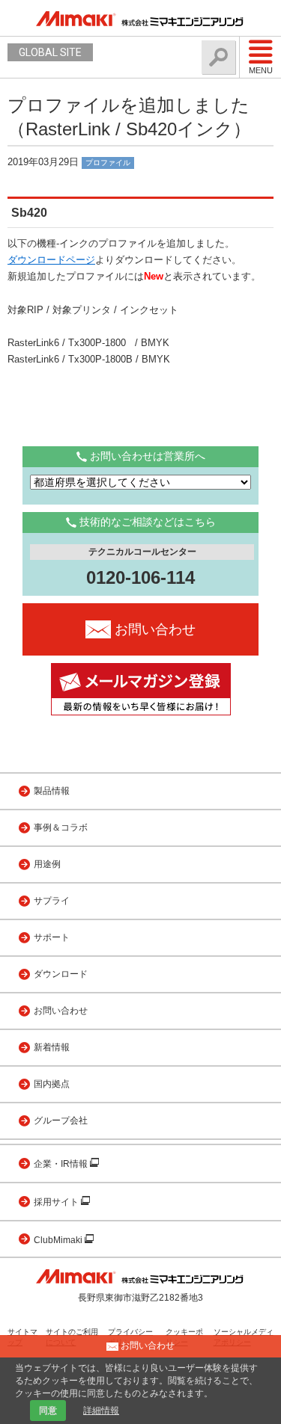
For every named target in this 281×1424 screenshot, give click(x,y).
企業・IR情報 (62, 1164)
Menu (261, 70)
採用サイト (57, 1202)
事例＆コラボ (61, 827)
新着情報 (52, 1047)
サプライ (52, 901)
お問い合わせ (61, 1010)
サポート (52, 937)
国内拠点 (52, 1084)
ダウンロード (61, 974)
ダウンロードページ (51, 259)
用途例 (47, 864)
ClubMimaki (59, 1240)
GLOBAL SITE (50, 52)
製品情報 (52, 791)
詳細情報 (101, 1410)
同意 (48, 1410)
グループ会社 (61, 1120)
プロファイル (107, 162)
